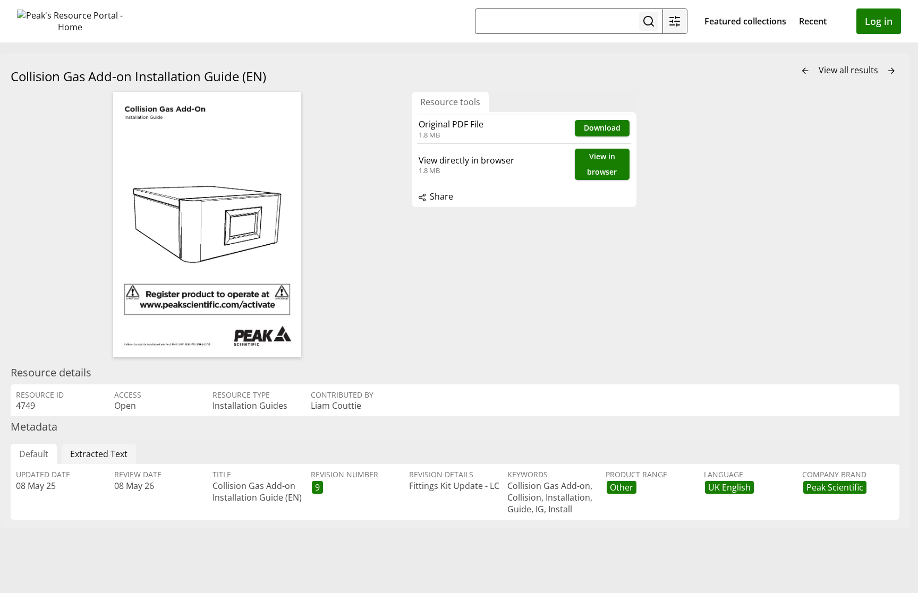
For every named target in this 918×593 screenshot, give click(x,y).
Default (33, 454)
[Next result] (891, 71)
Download (602, 128)
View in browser (602, 164)
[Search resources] (648, 21)
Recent (813, 21)
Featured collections (745, 21)
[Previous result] (805, 71)
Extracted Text (99, 454)
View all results (849, 70)
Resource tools (450, 102)
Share (440, 196)
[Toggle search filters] (674, 21)
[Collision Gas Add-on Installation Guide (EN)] (207, 224)
